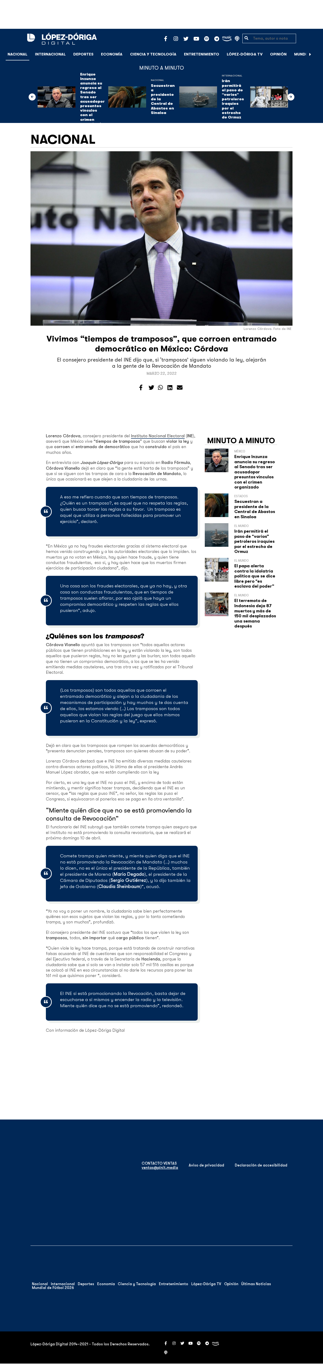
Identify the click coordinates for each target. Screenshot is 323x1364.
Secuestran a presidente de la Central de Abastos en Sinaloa (163, 99)
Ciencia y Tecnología (153, 54)
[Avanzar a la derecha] (310, 54)
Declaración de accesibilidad (261, 1165)
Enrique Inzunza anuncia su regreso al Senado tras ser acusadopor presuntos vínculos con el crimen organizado (92, 99)
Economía (111, 54)
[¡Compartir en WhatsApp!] (160, 387)
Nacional (17, 54)
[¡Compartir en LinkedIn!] (169, 387)
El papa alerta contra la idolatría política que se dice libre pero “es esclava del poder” (254, 576)
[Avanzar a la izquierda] (32, 97)
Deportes (83, 54)
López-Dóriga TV (244, 54)
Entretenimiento (201, 54)
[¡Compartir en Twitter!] (151, 387)
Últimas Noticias (256, 1284)
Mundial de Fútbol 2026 (53, 1288)
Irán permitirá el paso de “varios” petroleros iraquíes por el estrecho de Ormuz (233, 99)
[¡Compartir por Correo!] (180, 387)
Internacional (50, 54)
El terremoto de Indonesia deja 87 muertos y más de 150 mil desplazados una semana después (255, 613)
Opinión (278, 54)
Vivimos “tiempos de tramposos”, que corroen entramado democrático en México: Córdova (162, 344)
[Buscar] (316, 54)
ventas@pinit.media (160, 1168)
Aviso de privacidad (206, 1165)
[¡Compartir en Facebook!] (141, 387)
